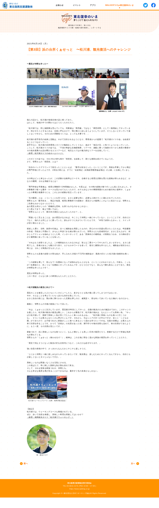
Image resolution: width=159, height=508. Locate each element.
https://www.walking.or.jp (79, 489)
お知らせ (60, 5)
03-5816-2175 (72, 486)
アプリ (93, 5)
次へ (133, 463)
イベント (77, 5)
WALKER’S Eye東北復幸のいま (119, 5)
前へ (26, 463)
